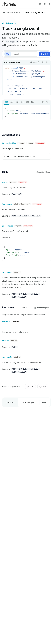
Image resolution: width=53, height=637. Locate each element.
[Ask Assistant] (47, 62)
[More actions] (49, 4)
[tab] (6, 102)
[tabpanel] (26, 112)
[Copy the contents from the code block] (43, 62)
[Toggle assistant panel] (45, 4)
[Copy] (35, 54)
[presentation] (26, 80)
